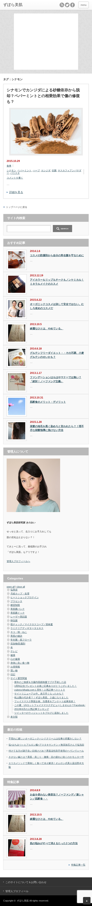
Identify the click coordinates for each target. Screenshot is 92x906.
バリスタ (15, 173)
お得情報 (15, 666)
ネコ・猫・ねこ (18, 632)
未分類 (14, 716)
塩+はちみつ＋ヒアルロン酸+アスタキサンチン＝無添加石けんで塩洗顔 (46, 744)
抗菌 (54, 170)
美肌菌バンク (17, 609)
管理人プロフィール (16, 891)
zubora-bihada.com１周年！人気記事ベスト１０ (39, 689)
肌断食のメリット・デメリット (48, 401)
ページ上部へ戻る (87, 901)
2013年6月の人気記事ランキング (31, 709)
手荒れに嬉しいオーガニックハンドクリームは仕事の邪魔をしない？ (45, 738)
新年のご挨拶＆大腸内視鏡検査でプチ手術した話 (40, 682)
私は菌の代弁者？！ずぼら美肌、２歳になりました (41, 697)
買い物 (14, 670)
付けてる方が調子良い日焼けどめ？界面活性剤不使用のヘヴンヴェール (46, 750)
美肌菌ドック (17, 612)
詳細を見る (16, 192)
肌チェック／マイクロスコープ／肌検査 (31, 624)
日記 (12, 674)
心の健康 (15, 659)
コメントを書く (15, 177)
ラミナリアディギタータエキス (26, 628)
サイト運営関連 (18, 678)
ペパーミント (24, 170)
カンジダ (45, 170)
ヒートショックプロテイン (24, 597)
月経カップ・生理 (19, 593)
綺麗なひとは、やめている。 (46, 328)
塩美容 (14, 589)
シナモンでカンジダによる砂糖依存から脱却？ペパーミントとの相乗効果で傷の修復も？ (43, 96)
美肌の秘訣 (16, 636)
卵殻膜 (14, 620)
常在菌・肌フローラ (21, 639)
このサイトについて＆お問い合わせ (25, 882)
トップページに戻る (16, 207)
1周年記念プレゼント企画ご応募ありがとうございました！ (45, 686)
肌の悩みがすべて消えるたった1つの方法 (54, 843)
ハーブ (36, 170)
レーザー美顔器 (18, 616)
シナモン (11, 170)
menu (83, 5)
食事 (9, 165)
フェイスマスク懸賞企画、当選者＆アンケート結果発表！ (45, 701)
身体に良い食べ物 (19, 663)
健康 (12, 655)
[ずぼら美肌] (21, 5)
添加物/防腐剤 (17, 643)
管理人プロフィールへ (18, 561)
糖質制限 (15, 605)
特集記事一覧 (78, 864)
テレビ (14, 651)
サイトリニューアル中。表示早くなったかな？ (39, 693)
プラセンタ (16, 601)
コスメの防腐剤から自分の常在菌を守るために (57, 255)
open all (11, 586)
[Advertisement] (47, 41)
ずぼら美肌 (23, 900)
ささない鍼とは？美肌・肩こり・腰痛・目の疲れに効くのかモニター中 (46, 757)
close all (20, 586)
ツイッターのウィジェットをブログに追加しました (41, 713)
